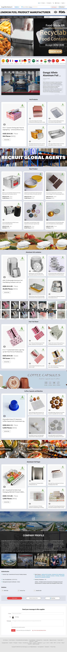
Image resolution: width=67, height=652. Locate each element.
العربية (44, 642)
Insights (36, 641)
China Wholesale (32, 640)
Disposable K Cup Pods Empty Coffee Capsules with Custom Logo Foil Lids (31, 223)
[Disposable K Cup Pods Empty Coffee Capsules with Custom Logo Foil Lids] (33, 211)
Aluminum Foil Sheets (45, 577)
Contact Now (6, 139)
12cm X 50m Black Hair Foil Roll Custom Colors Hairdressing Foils (10, 223)
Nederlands (40, 642)
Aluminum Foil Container (46, 574)
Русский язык (25, 642)
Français (20, 642)
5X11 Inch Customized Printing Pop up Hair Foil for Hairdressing (56, 366)
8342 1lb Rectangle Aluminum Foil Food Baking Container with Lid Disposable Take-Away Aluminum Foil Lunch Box (13, 281)
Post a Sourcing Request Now (39, 630)
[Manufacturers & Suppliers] (9, 2)
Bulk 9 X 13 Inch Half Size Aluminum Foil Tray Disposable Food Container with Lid (11, 193)
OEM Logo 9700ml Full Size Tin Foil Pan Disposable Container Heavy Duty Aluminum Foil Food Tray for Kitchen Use (56, 144)
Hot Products (5, 640)
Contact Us (33, 17)
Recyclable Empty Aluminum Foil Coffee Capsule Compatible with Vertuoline (56, 413)
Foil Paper (57, 575)
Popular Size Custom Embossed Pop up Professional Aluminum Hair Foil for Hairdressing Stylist (56, 343)
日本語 (51, 642)
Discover (27, 17)
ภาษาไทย (58, 642)
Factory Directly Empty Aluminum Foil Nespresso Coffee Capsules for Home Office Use (36, 413)
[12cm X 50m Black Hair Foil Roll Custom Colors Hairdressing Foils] (11, 211)
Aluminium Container (50, 575)
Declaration (47, 646)
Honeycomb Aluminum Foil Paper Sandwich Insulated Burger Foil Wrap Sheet (36, 506)
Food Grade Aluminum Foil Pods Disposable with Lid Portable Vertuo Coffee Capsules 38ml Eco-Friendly (55, 223)
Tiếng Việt (29, 643)
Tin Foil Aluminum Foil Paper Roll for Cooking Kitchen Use (36, 484)
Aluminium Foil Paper (41, 575)
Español (10, 642)
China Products (12, 640)
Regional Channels (53, 640)
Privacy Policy (52, 646)
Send (13, 630)
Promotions (39, 17)
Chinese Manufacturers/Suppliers (22, 640)
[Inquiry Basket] (53, 2)
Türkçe (63, 642)
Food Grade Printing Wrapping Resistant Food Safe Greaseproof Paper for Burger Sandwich (56, 506)
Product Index (60, 640)
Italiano (30, 642)
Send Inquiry (54, 7)
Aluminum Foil (55, 574)
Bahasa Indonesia (36, 643)
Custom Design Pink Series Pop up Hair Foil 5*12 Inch (36, 366)
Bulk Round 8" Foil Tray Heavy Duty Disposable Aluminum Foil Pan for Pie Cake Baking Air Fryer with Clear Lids (36, 274)
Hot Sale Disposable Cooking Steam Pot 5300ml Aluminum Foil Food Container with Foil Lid (56, 274)
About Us (15, 17)
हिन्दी (54, 642)
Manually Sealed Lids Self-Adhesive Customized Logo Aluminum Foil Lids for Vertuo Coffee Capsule (56, 436)
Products (10, 17)
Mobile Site (31, 641)
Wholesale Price (39, 640)
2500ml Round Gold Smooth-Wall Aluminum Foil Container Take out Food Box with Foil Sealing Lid (33, 193)
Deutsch (34, 642)
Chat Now (62, 7)
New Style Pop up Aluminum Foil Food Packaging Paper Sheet (56, 484)
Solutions (21, 17)
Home (3, 17)
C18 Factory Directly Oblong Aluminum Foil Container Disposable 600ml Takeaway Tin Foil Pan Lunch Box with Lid (56, 121)
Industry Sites (46, 640)
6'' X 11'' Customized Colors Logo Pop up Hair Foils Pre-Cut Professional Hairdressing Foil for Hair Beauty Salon (14, 351)
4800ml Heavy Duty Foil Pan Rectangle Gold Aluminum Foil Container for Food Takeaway (36, 297)
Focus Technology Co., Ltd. (25, 646)
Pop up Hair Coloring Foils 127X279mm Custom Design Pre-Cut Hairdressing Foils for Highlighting (55, 193)
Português (15, 642)
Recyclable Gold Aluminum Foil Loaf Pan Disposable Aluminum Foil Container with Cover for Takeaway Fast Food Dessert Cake (37, 144)
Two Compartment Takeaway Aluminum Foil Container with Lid (56, 297)
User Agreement (41, 646)
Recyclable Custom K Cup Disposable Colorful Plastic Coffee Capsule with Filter (36, 436)
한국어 (48, 642)
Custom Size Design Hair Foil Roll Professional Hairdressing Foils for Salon (37, 121)
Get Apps (58, 2)
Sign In (39, 2)
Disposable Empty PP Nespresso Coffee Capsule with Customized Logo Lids (14, 420)
